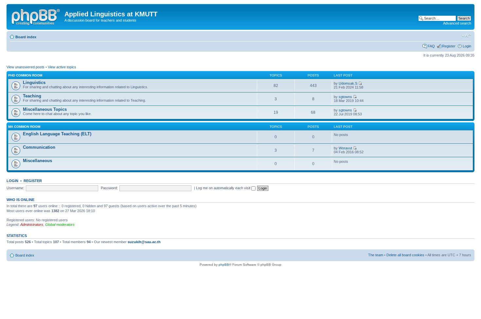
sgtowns (345, 97)
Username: (15, 188)
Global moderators (60, 225)
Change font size (466, 36)
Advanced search (457, 23)
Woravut (345, 148)
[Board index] (36, 16)
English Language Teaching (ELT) (57, 133)
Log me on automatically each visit (223, 188)
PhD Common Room (25, 75)
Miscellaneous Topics (45, 109)
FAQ (431, 46)
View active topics (62, 67)
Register (448, 46)
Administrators (31, 225)
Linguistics (34, 82)
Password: (109, 188)
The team (375, 255)
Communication (39, 147)
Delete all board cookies (405, 255)
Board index (25, 37)
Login (467, 46)
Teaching (32, 95)
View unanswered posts (26, 67)
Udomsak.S (348, 83)
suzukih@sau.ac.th (144, 242)
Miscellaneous (37, 160)
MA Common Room (24, 126)
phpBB (224, 264)
